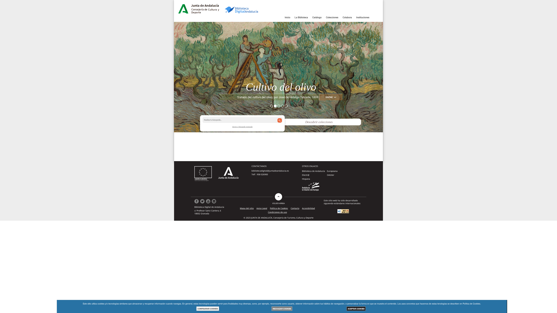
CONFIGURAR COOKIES (208, 308)
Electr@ (305, 175)
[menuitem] (287, 18)
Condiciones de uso (277, 212)
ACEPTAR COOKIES (356, 308)
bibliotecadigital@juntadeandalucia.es (270, 170)
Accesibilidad (308, 208)
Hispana (306, 179)
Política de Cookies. (472, 303)
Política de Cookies (279, 208)
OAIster (330, 175)
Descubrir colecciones (319, 122)
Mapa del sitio (247, 208)
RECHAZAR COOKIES (282, 308)
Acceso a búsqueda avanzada (242, 127)
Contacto (295, 208)
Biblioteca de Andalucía (313, 171)
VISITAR (329, 97)
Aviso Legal (261, 208)
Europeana (332, 171)
